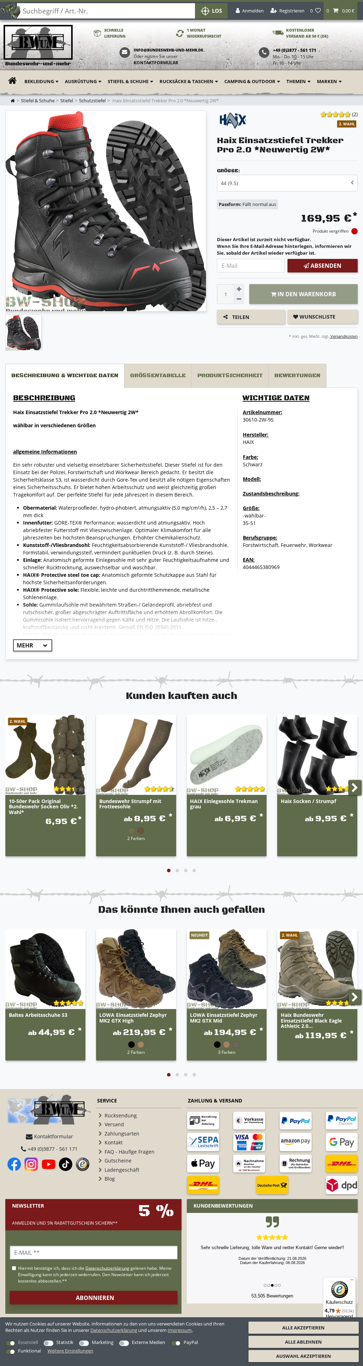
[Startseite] (38, 45)
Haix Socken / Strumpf (308, 801)
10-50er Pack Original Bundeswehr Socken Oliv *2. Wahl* (43, 806)
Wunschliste (316, 316)
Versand (114, 1124)
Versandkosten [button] (343, 336)
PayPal (191, 1342)
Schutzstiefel (92, 101)
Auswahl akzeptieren (303, 1356)
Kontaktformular (156, 63)
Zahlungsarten (122, 1133)
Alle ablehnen (303, 1342)
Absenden (325, 266)
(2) (355, 114)
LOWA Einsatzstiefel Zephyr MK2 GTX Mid (223, 1018)
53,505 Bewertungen (272, 1296)
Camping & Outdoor (249, 81)
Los (217, 11)
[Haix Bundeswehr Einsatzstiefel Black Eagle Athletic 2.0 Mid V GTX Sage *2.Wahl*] (317, 969)
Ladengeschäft (122, 1169)
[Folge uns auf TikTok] (65, 1164)
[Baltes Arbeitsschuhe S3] (45, 969)
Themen (296, 81)
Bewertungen (297, 375)
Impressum (180, 1330)
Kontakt (114, 1142)
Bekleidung (39, 81)
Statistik (64, 1342)
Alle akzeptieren (303, 1327)
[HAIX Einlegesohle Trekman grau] (227, 755)
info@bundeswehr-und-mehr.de (168, 50)
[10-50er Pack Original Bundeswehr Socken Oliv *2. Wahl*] (45, 755)
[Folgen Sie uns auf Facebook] (14, 1164)
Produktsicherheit (230, 375)
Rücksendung (121, 1115)
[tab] (64, 376)
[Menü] (351, 1281)
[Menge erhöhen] (239, 289)
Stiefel (66, 101)
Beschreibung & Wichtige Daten (64, 375)
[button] (340, 11)
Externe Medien (148, 1342)
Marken (327, 81)
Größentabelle (158, 375)
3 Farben (226, 1052)
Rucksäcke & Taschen (186, 81)
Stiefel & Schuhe (128, 81)
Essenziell (28, 1342)
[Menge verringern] (239, 299)
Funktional (29, 1351)
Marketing (102, 1342)
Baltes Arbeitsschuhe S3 (38, 1015)
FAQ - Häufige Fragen (130, 1151)
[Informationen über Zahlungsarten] (203, 1120)
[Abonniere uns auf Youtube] (48, 1164)
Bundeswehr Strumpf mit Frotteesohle (130, 804)
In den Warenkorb (306, 294)
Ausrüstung (81, 81)
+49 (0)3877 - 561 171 (52, 1148)
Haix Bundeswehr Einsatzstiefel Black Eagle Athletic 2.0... (311, 1020)
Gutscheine (118, 1160)
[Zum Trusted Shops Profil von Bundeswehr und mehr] (82, 1164)
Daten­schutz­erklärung (113, 1330)
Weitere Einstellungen (70, 1351)
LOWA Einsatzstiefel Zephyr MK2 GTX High (133, 1018)
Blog (110, 1178)
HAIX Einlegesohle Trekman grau (224, 804)
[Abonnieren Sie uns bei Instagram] (31, 1164)
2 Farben (136, 838)
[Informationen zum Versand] (342, 1163)
